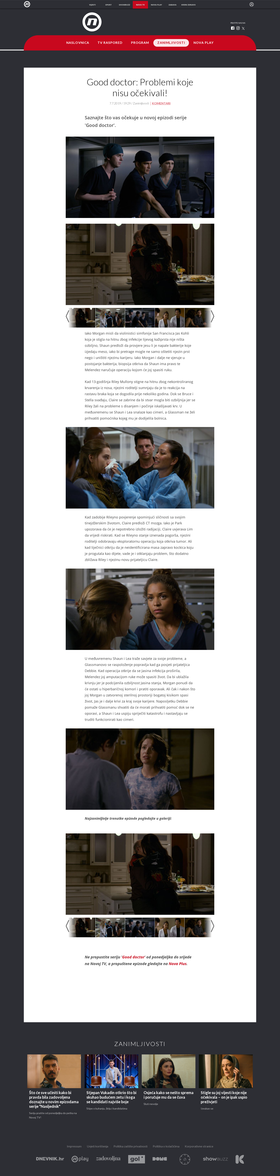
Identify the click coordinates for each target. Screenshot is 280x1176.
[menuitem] (251, 4)
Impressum (74, 1146)
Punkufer (184, 1159)
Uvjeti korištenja (97, 1146)
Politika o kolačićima (166, 1146)
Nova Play (204, 43)
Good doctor (133, 957)
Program (140, 43)
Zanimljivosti (171, 43)
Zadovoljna (108, 1159)
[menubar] (251, 4)
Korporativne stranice (199, 1146)
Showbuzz (215, 1159)
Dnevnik (50, 1159)
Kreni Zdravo (239, 1159)
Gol (136, 1159)
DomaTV (160, 1159)
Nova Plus (177, 963)
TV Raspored (110, 43)
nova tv (140, 4)
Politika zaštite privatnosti (130, 1146)
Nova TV (28, 4)
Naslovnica (77, 43)
